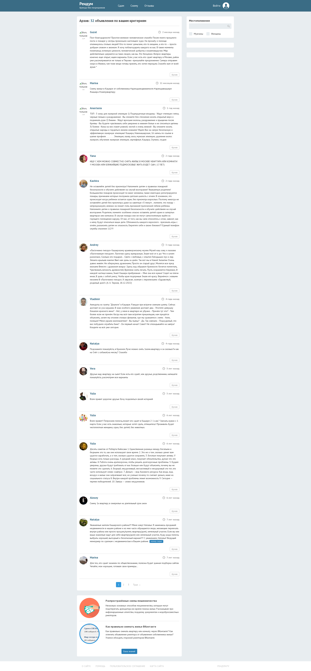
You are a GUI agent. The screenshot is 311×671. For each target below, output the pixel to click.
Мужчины (198, 33)
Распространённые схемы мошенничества (131, 600)
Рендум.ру (223, 666)
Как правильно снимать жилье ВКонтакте (131, 626)
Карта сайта (157, 666)
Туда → (137, 584)
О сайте (86, 666)
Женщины (216, 33)
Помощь (100, 666)
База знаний (129, 651)
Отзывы (149, 5)
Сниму (134, 5)
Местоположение (199, 20)
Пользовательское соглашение (127, 666)
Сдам (121, 5)
